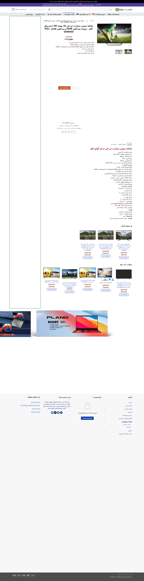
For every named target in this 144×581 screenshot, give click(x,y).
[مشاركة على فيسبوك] (74, 132)
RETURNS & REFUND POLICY (30, 405)
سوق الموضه (29, 14)
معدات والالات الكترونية (125, 434)
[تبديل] (105, 409)
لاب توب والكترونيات (84, 14)
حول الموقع (121, 574)
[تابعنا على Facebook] (61, 412)
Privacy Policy (36, 409)
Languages (98, 4)
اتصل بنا (130, 574)
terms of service (35, 402)
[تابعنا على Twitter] (58, 412)
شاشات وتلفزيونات (69, 14)
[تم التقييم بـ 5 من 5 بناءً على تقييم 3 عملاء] (68, 36)
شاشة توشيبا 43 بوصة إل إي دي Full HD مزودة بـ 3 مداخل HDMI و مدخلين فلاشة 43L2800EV (69, 285)
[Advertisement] (25, 79)
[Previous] (129, 33)
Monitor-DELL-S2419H (106, 282)
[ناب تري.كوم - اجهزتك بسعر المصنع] (123, 9)
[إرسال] (49, 9)
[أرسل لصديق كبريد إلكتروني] (68, 132)
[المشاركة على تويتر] (71, 132)
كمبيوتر (130, 412)
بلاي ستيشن (128, 405)
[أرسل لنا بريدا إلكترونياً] (55, 412)
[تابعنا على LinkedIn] (52, 412)
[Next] (98, 33)
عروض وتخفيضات (100, 14)
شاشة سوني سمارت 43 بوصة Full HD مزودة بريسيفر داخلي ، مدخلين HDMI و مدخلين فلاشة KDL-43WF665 (124, 247)
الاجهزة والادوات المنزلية (54, 14)
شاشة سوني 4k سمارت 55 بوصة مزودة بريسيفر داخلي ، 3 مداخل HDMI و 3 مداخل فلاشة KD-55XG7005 (106, 246)
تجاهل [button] (48, 1)
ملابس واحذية (128, 409)
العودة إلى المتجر (87, 418)
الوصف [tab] (129, 144)
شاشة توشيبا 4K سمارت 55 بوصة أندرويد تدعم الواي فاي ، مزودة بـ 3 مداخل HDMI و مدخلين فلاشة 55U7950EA (123, 285)
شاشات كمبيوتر (127, 424)
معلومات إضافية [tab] (122, 144)
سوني (87, 20)
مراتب (130, 402)
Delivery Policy (35, 412)
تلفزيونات (61, 125)
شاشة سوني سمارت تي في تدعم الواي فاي (67, 128)
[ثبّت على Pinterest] (65, 132)
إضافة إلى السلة (64, 88)
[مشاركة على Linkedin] (62, 132)
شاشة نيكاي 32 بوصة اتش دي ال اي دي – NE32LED (87, 281)
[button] (19, 9)
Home (92, 20)
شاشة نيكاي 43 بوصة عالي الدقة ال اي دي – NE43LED (51, 281)
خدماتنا (126, 574)
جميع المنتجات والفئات (113, 14)
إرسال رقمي (116, 163)
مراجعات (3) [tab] (114, 144)
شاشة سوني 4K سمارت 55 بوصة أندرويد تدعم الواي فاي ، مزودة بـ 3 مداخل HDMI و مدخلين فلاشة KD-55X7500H (87, 247)
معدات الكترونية (40, 14)
